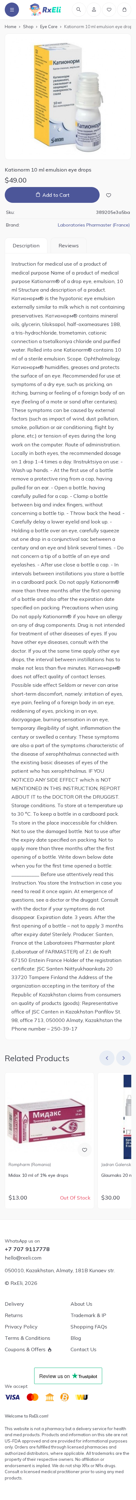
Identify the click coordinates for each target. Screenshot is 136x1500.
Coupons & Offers (25, 1349)
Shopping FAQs (89, 1326)
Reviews (69, 245)
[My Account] (94, 10)
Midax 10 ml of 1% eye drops (38, 1175)
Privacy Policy (21, 1326)
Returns (14, 1315)
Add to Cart (56, 195)
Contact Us (83, 1349)
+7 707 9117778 (27, 1249)
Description (26, 245)
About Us (81, 1303)
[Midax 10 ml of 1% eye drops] (49, 1117)
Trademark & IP (88, 1315)
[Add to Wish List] (108, 195)
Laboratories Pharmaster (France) (94, 225)
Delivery (14, 1303)
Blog (76, 1337)
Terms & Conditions (27, 1337)
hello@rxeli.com (23, 1257)
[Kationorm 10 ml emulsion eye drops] (68, 97)
